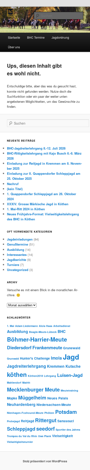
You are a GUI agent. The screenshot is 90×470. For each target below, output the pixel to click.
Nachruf (12, 183)
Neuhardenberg (21, 404)
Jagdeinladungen (20, 239)
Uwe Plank (44, 436)
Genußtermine (17, 244)
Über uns (14, 47)
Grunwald (13, 358)
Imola (56, 358)
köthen (17, 374)
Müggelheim (32, 397)
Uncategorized (17, 269)
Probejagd (13, 421)
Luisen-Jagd (70, 375)
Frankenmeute (47, 347)
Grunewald (71, 348)
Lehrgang (50, 376)
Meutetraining (69, 390)
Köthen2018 (35, 376)
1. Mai (10, 326)
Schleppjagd (21, 428)
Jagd (71, 357)
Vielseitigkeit (62, 436)
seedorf (45, 428)
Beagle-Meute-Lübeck (43, 332)
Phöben (49, 413)
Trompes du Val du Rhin (22, 436)
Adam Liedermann (26, 326)
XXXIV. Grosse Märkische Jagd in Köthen (37, 204)
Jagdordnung (60, 37)
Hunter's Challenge (35, 358)
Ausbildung (15, 249)
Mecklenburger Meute (33, 389)
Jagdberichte (16, 259)
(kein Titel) (15, 189)
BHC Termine (36, 37)
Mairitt (26, 382)
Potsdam (66, 412)
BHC (62, 331)
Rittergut (45, 420)
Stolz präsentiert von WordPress (45, 461)
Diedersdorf (19, 347)
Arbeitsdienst (61, 326)
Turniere (13, 264)
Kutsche (73, 366)
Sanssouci (65, 421)
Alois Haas (45, 326)
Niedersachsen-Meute (53, 404)
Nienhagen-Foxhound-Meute (25, 413)
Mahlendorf (14, 382)
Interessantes (17, 254)
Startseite (14, 37)
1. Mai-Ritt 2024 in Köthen (26, 209)
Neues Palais (57, 398)
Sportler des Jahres (68, 429)
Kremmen (56, 366)
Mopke (12, 398)
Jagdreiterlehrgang (26, 366)
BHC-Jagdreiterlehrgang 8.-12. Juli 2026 (36, 148)
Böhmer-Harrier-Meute (37, 339)
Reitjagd (27, 421)
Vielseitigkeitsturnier (20, 442)
